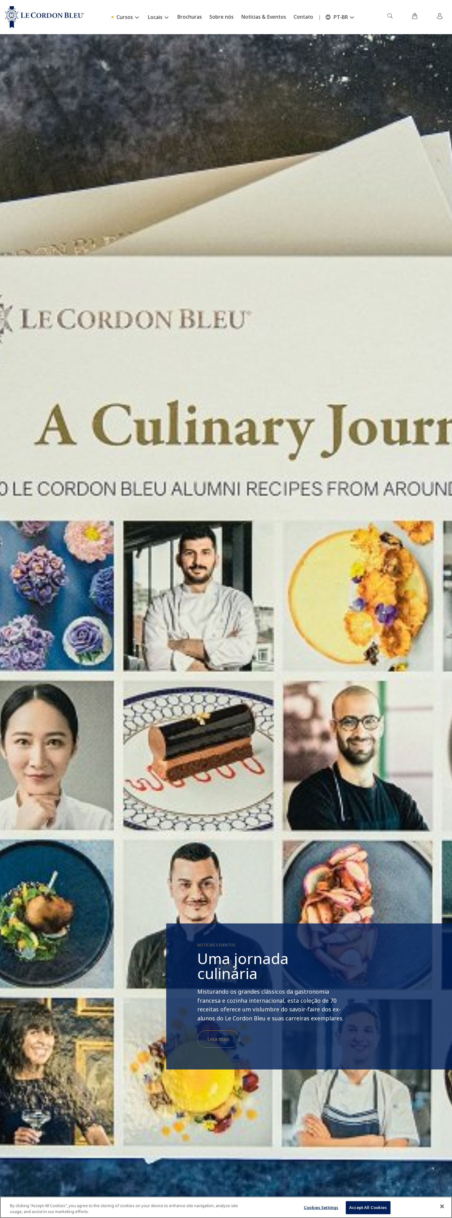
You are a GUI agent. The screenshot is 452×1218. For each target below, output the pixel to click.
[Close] (442, 1206)
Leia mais (219, 1039)
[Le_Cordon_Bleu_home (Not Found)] (44, 17)
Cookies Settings (321, 1207)
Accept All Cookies (368, 1207)
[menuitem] (389, 17)
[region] (226, 1207)
